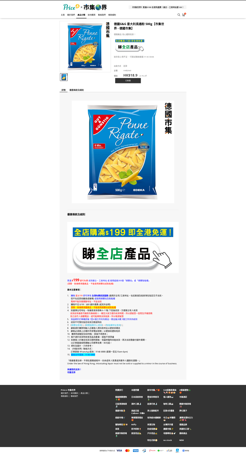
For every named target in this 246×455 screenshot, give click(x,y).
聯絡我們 (102, 14)
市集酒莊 (183, 397)
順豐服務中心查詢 (94, 325)
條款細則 (112, 14)
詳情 (63, 90)
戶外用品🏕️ (152, 433)
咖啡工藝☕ (168, 404)
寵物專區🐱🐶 (121, 424)
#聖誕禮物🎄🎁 (185, 391)
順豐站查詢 (76, 325)
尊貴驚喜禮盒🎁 (137, 418)
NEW (181, 440)
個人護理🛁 (168, 397)
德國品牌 (183, 424)
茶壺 (117, 429)
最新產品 (183, 433)
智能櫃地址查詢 (113, 325)
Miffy (133, 424)
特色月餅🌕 (152, 440)
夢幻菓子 (183, 410)
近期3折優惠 (168, 410)
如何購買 (91, 14)
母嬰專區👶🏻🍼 (169, 433)
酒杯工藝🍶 (136, 404)
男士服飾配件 (153, 410)
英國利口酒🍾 (185, 429)
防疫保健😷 (152, 429)
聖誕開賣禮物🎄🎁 (121, 398)
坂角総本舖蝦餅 (154, 417)
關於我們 (71, 14)
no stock (167, 440)
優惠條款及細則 (76, 90)
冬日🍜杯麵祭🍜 (169, 418)
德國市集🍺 (120, 410)
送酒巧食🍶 (152, 404)
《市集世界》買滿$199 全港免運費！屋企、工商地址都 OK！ (157, 7)
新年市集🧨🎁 (153, 390)
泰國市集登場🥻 (121, 434)
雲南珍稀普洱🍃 (153, 398)
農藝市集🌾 (168, 429)
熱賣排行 (119, 390)
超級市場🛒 (120, 417)
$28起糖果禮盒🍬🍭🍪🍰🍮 (169, 391)
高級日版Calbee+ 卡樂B (138, 411)
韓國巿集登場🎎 (185, 405)
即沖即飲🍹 (136, 429)
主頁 (63, 14)
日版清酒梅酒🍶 (121, 405)
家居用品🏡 (136, 433)
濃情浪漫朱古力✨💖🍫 (186, 418)
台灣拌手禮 (168, 424)
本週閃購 (135, 390)
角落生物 (151, 424)
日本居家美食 (137, 397)
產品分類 (81, 14)
